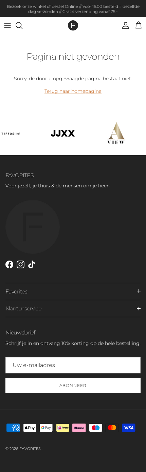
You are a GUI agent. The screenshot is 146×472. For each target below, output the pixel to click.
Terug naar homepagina (73, 91)
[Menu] (7, 25)
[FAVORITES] (73, 25)
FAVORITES (30, 448)
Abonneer (73, 385)
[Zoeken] (22, 25)
